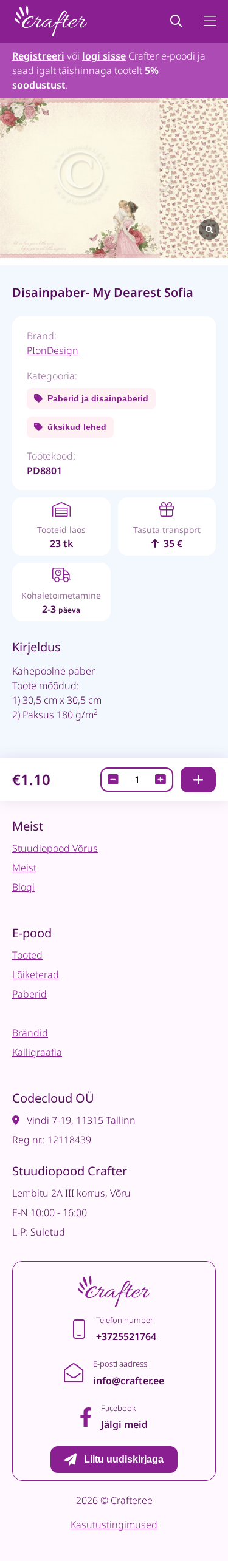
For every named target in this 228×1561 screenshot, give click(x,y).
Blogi (23, 887)
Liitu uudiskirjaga (124, 1459)
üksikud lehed (76, 427)
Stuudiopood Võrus (55, 848)
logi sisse (104, 56)
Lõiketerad (35, 974)
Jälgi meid (124, 1424)
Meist (24, 867)
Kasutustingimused (114, 1524)
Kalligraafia (37, 1052)
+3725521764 (126, 1336)
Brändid (30, 1032)
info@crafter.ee (128, 1380)
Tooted (27, 955)
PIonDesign (52, 350)
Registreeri (38, 56)
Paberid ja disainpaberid (97, 398)
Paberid (29, 994)
